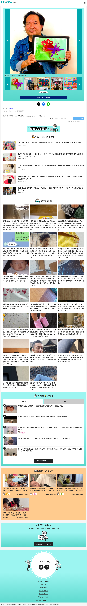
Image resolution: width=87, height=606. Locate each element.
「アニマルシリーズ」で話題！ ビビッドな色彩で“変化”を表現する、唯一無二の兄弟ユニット (49, 142)
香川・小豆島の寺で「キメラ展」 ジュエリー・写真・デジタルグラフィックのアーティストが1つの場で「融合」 (50, 189)
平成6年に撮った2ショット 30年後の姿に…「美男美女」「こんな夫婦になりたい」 (43, 417)
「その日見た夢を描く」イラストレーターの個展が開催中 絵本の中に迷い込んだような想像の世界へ (51, 166)
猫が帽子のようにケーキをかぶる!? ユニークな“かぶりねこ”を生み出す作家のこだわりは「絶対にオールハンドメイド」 (50, 155)
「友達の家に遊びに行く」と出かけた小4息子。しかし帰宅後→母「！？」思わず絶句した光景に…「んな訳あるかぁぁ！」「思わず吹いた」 (43, 307)
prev (7, 41)
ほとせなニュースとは (43, 581)
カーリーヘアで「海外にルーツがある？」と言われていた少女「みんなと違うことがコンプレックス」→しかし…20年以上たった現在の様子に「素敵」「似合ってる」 (43, 253)
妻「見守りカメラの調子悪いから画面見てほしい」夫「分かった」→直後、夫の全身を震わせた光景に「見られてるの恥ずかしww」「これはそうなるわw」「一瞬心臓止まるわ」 (16, 225)
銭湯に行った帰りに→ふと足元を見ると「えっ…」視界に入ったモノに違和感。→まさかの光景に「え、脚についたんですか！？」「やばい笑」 (71, 358)
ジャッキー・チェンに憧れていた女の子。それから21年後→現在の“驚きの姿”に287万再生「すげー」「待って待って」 (16, 278)
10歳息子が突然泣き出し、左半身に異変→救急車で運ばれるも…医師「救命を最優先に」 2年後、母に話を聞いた (71, 332)
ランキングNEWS (43, 594)
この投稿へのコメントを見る (43, 97)
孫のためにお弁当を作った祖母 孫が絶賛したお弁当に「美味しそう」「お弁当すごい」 (44, 438)
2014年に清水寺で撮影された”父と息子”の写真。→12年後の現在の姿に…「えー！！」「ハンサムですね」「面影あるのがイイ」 (43, 358)
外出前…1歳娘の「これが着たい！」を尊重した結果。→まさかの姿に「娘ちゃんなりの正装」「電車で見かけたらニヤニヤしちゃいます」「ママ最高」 (43, 333)
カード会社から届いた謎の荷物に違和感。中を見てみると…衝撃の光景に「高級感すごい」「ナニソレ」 (15, 385)
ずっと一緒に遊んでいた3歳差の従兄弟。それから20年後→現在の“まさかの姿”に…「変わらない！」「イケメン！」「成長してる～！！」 (71, 307)
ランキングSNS (43, 591)
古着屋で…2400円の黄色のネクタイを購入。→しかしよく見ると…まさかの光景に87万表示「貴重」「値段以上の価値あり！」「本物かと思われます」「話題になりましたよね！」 (71, 253)
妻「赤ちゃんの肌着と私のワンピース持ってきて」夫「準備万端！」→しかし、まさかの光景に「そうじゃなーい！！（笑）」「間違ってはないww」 (16, 252)
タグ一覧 (43, 584)
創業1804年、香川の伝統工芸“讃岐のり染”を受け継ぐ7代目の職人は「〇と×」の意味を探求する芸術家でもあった (51, 177)
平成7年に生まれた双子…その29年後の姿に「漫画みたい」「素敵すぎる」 (40, 406)
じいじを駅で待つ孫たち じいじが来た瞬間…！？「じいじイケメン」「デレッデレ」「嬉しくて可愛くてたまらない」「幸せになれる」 (50, 450)
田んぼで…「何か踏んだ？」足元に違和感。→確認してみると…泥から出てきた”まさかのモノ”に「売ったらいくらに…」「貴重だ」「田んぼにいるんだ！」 (16, 333)
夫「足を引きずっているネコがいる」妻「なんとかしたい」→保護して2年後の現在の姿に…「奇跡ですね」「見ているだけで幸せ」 (43, 386)
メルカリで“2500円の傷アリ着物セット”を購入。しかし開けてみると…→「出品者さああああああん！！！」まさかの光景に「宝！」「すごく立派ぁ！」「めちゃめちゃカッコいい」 (15, 359)
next (79, 41)
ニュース (23, 401)
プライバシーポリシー (44, 597)
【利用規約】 (43, 588)
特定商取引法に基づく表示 (43, 600)
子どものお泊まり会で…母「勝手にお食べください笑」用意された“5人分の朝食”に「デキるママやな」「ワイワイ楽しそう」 (71, 279)
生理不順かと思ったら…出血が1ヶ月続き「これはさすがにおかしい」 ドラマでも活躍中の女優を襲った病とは (50, 428)
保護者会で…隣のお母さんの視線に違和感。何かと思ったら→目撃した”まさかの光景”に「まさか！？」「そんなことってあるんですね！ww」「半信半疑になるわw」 (43, 225)
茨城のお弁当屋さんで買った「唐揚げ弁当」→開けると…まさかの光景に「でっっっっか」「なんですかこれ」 (16, 306)
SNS (64, 401)
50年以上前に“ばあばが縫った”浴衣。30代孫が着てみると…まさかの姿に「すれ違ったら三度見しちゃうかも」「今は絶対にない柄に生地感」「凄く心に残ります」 (71, 225)
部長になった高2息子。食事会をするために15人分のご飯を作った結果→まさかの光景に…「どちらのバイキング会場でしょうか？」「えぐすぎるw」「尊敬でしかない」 (43, 280)
